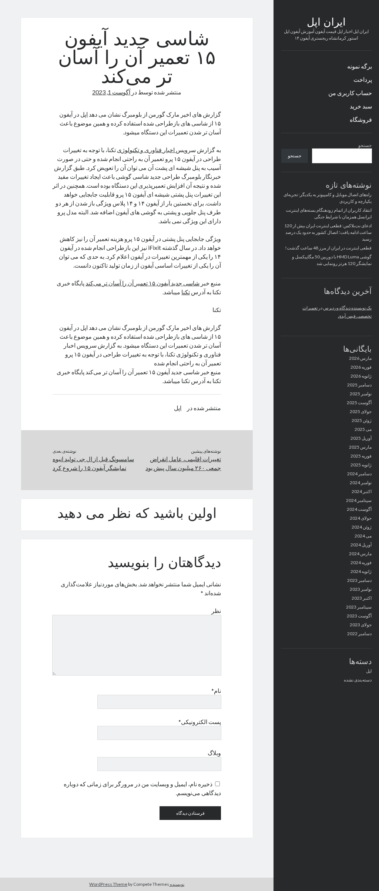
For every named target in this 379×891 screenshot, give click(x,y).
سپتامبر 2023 (359, 607)
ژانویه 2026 (361, 376)
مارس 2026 (360, 358)
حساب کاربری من (350, 92)
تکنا (185, 291)
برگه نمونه (359, 66)
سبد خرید (361, 106)
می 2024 (363, 536)
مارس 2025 (360, 447)
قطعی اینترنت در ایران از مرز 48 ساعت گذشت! (328, 248)
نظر (216, 610)
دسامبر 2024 (359, 473)
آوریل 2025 (361, 438)
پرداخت (362, 79)
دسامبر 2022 (359, 633)
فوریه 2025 (361, 456)
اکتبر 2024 (362, 491)
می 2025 (363, 429)
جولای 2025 (361, 411)
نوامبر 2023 (361, 589)
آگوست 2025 (359, 402)
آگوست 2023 (359, 616)
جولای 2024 (361, 518)
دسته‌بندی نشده (358, 680)
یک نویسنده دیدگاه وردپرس (347, 308)
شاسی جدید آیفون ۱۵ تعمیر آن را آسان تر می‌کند (142, 283)
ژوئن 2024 (362, 527)
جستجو (365, 145)
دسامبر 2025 (359, 385)
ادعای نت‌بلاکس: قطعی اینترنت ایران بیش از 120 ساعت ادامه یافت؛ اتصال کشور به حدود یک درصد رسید (328, 232)
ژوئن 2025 (362, 420)
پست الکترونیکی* (199, 721)
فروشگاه (361, 119)
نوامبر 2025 (361, 393)
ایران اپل (326, 23)
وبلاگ (214, 752)
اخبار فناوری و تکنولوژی (146, 149)
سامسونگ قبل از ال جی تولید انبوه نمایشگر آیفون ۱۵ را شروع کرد (93, 463)
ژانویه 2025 (361, 465)
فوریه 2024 (361, 562)
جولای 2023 (361, 624)
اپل (369, 671)
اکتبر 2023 (362, 598)
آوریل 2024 (361, 544)
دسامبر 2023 (359, 580)
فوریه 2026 (361, 367)
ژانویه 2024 (361, 571)
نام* (216, 690)
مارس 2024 (360, 553)
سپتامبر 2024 (359, 500)
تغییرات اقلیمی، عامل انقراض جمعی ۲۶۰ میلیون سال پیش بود (183, 463)
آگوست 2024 (359, 509)
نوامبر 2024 (361, 482)
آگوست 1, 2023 (111, 92)
